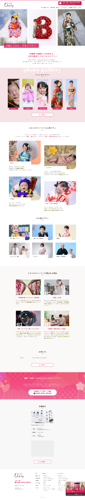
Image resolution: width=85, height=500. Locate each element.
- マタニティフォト (46, 487)
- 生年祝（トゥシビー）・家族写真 (49, 488)
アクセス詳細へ (42, 461)
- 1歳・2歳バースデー (47, 477)
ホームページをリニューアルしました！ (39, 357)
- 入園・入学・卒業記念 (47, 480)
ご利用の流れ (52, 7)
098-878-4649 (23, 482)
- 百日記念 (44, 475)
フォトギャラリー (64, 7)
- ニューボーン (45, 490)
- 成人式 (44, 483)
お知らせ (75, 7)
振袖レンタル (46, 7)
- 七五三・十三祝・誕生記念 (48, 478)
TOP (42, 7)
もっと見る (42, 114)
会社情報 (70, 7)
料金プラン (58, 7)
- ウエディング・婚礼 (46, 485)
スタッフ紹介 (37, 483)
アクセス (79, 7)
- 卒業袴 (44, 482)
